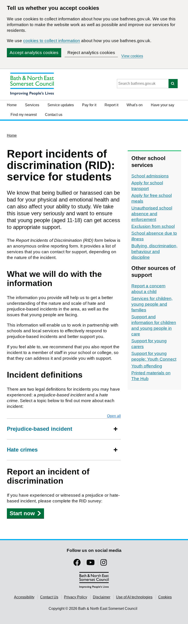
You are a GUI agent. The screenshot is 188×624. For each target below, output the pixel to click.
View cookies (132, 56)
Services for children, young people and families (152, 304)
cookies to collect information (51, 40)
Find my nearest (24, 115)
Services (32, 105)
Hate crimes (22, 450)
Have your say (162, 105)
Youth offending (146, 366)
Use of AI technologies (134, 597)
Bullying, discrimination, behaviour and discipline (154, 251)
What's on (135, 105)
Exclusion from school (153, 226)
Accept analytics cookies (34, 52)
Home (12, 105)
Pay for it (89, 105)
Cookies (165, 597)
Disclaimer (101, 597)
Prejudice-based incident (39, 429)
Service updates (60, 105)
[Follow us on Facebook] (77, 564)
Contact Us (49, 597)
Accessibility (24, 597)
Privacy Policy (75, 597)
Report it (111, 105)
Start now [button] (22, 513)
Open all (114, 416)
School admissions (150, 176)
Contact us (53, 115)
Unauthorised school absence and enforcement (151, 214)
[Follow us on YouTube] (90, 564)
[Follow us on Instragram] (103, 564)
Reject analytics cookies (91, 52)
